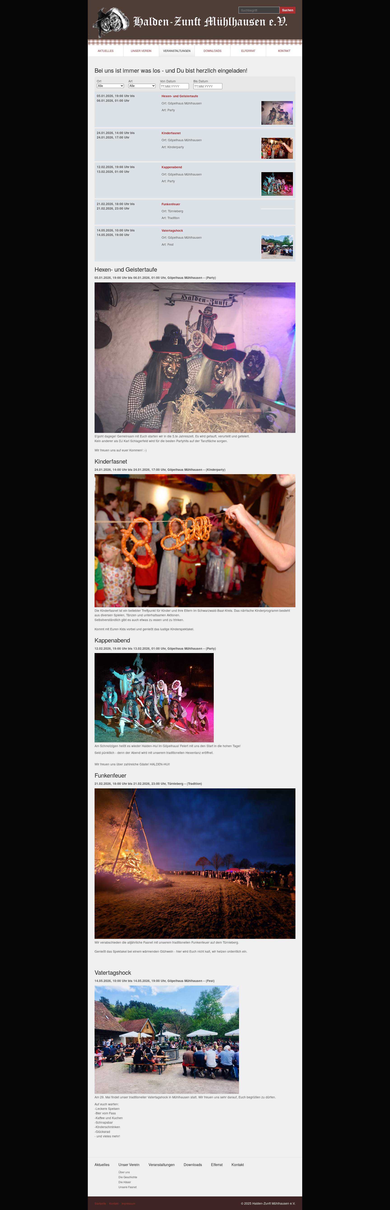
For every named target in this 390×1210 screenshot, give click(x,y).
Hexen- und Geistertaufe (180, 96)
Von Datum (168, 81)
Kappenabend (172, 167)
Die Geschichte (127, 1177)
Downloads (212, 51)
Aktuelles (106, 51)
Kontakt (284, 51)
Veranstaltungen (176, 51)
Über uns (124, 1172)
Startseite (100, 1203)
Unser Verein (141, 51)
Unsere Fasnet (127, 1187)
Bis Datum (200, 81)
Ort (99, 81)
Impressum (128, 1203)
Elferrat (248, 51)
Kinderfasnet (171, 133)
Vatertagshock (172, 230)
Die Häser (124, 1182)
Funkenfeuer (171, 204)
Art (130, 81)
